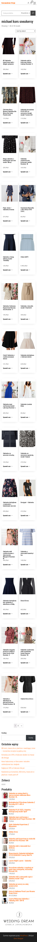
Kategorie (9, 8)
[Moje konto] (28, 2)
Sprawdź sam (7, 73)
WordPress (24, 936)
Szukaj (3, 733)
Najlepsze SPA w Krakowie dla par (13, 768)
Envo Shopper (18, 938)
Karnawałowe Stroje (8, 3)
